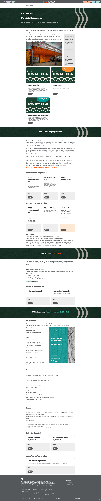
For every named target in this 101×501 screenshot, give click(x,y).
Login (13, 1)
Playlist (9, 1)
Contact (97, 1)
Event (33, 5)
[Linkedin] (22, 479)
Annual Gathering (34, 85)
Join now (63, 229)
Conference (28, 5)
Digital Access (57, 85)
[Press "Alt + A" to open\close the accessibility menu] (99, 499)
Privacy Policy (58, 498)
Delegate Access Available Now (32, 281)
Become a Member (87, 1)
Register (30, 93)
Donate (93, 1)
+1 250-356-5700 (69, 482)
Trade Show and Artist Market (38, 115)
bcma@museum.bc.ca (32, 243)
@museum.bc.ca (55, 463)
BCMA (79, 498)
